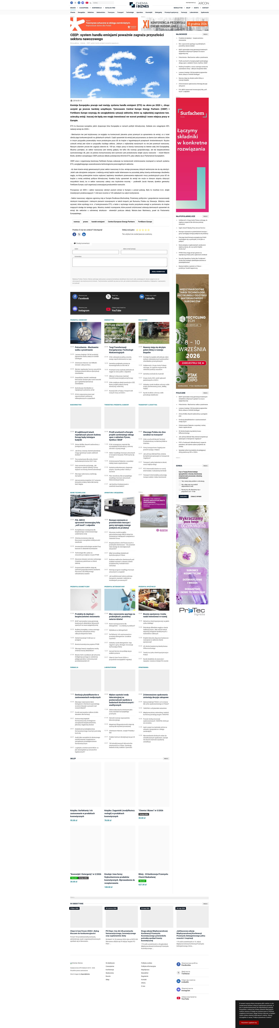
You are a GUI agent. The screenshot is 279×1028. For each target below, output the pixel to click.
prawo (85, 222)
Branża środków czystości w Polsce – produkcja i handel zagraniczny (190, 267)
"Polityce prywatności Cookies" (262, 1017)
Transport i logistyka (148, 405)
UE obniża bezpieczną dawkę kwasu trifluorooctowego (190, 432)
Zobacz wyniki (196, 496)
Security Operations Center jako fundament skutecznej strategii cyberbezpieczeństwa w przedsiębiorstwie (192, 260)
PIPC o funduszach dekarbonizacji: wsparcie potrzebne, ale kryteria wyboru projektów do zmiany (192, 444)
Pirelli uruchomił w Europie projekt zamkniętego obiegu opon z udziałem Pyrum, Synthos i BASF (193, 62)
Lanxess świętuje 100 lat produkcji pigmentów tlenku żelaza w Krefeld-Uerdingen (193, 73)
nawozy (77, 222)
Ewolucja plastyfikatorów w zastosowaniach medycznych (192, 420)
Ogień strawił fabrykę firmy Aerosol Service (192, 228)
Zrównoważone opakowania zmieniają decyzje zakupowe (193, 85)
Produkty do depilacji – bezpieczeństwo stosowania (191, 39)
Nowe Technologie (77, 493)
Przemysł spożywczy (147, 586)
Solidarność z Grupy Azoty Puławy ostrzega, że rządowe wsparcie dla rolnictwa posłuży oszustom (193, 222)
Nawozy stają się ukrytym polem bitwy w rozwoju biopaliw (191, 79)
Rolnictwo (143, 320)
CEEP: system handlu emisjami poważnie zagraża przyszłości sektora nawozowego (103, 43)
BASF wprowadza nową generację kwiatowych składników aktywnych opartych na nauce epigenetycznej (193, 51)
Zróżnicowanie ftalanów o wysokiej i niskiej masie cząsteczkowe (192, 426)
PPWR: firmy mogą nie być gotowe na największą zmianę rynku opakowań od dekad (193, 254)
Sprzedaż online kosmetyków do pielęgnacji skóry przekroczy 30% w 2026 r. (192, 451)
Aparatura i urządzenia (113, 493)
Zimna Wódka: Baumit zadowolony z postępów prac (193, 415)
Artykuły (82, 43)
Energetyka (109, 320)
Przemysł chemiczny (78, 320)
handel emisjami (98, 222)
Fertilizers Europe (145, 222)
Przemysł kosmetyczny (80, 586)
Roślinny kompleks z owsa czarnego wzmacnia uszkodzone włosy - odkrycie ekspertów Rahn (193, 67)
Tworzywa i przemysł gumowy (116, 405)
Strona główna (74, 43)
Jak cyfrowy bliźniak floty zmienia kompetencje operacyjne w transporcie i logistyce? (193, 438)
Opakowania (143, 667)
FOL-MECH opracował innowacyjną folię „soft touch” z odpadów (193, 90)
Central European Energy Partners (121, 222)
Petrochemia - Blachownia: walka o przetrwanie (193, 57)
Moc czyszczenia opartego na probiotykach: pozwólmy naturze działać (192, 45)
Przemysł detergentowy (114, 586)
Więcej (166, 758)
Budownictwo (76, 405)
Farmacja (74, 667)
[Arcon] (203, 2)
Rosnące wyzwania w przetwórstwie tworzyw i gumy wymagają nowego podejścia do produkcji (193, 232)
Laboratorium (110, 667)
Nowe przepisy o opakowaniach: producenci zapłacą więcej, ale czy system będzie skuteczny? (192, 247)
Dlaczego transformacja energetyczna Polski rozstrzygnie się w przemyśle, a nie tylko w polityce (192, 239)
